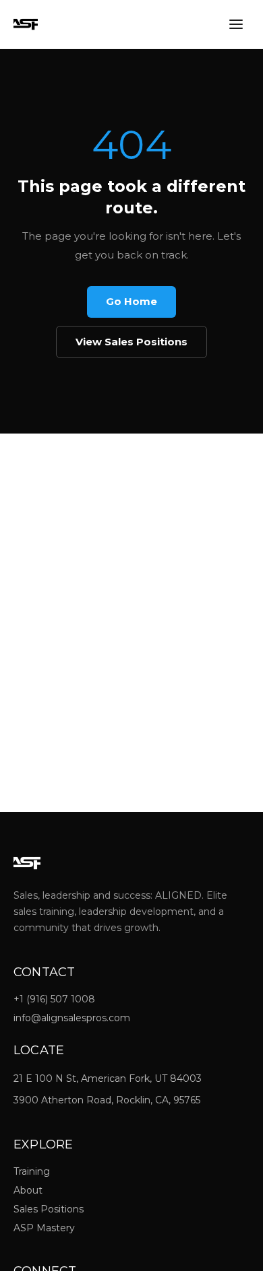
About (27, 1190)
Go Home (131, 301)
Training (31, 1171)
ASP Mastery (44, 1228)
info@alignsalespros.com (71, 1018)
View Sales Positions (131, 341)
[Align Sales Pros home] (25, 24)
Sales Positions (48, 1209)
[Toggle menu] (236, 24)
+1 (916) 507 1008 (54, 999)
